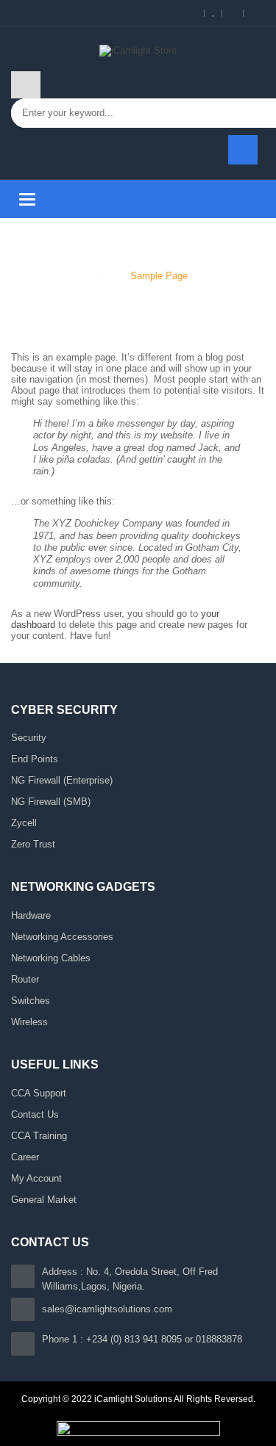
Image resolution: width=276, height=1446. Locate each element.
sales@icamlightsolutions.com (107, 1309)
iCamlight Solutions (133, 1399)
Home (100, 275)
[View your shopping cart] (243, 150)
